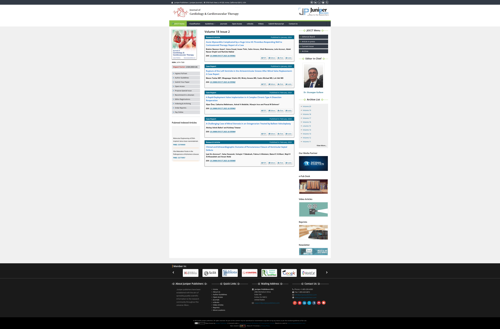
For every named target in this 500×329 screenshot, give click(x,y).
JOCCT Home (179, 24)
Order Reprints (180, 108)
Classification (194, 24)
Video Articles (218, 305)
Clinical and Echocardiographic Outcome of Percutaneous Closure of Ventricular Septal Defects (246, 148)
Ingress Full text (181, 73)
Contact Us (293, 24)
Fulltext (272, 58)
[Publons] (210, 273)
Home (215, 289)
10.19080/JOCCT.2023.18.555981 (222, 56)
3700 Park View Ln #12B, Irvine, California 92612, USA (225, 2)
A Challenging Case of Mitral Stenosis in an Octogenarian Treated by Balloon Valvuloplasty (248, 123)
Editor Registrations (182, 99)
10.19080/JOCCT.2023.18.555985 (222, 161)
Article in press (308, 41)
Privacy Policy (265, 326)
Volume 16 (307, 122)
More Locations (219, 310)
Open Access (237, 24)
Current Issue (308, 46)
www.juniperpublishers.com (305, 297)
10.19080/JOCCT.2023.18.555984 (222, 132)
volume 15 (307, 126)
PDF (264, 58)
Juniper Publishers (181, 2)
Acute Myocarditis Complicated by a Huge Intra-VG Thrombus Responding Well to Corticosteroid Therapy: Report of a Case (244, 43)
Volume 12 (307, 137)
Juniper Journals (196, 2)
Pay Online (179, 112)
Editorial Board (308, 36)
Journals (223, 24)
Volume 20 (307, 106)
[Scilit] (190, 273)
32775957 (181, 152)
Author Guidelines (182, 78)
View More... (322, 145)
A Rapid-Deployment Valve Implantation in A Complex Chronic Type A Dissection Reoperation (244, 99)
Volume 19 (307, 110)
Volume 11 (307, 141)
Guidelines (211, 24)
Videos (261, 24)
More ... (187, 305)
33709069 (181, 139)
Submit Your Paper (182, 82)
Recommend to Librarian (184, 95)
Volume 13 (307, 134)
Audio (289, 58)
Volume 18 (307, 114)
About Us (216, 292)
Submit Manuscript (276, 24)
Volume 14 (307, 130)
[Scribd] (289, 273)
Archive (305, 51)
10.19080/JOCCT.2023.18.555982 (222, 82)
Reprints (216, 307)
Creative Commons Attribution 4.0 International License (257, 323)
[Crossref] (308, 273)
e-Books (250, 24)
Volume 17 (307, 118)
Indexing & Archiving (183, 103)
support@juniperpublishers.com (267, 303)
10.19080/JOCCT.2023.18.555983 (222, 108)
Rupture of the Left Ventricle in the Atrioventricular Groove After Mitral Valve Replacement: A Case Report (249, 72)
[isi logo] (230, 273)
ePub (281, 58)
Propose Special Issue (183, 90)
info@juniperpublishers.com (306, 295)
